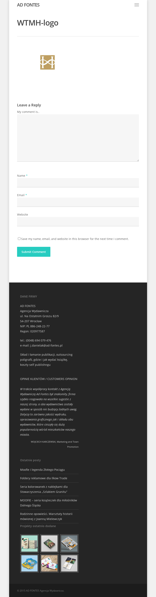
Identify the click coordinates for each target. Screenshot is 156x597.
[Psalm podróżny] (69, 563)
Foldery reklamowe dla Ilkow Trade (43, 478)
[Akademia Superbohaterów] (49, 543)
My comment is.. (28, 112)
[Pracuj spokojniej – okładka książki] (29, 543)
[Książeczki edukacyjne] (29, 563)
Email (22, 195)
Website (22, 214)
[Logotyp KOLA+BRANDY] (49, 563)
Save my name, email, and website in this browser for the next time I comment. (75, 239)
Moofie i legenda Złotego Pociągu (42, 470)
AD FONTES (28, 4)
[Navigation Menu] (136, 5)
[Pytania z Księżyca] (69, 543)
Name (22, 176)
